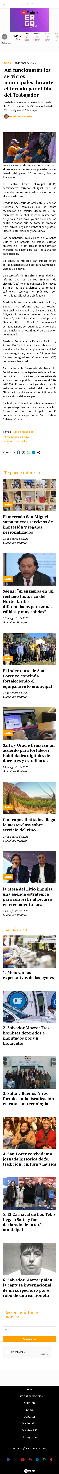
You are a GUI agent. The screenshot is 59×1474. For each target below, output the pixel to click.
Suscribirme (29, 1339)
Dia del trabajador (24, 431)
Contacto (29, 1389)
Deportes (29, 1416)
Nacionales (29, 1423)
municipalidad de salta (16, 436)
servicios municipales (15, 441)
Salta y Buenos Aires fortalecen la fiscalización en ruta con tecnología (28, 1098)
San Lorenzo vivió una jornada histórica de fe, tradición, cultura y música (29, 1159)
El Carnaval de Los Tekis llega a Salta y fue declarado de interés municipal (29, 1221)
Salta (7, 63)
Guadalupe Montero (21, 116)
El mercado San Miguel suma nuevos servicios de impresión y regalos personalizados (28, 524)
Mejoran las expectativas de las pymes (28, 975)
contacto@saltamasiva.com (29, 1448)
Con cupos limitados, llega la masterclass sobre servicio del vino (29, 825)
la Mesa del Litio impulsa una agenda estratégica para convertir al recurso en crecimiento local (28, 896)
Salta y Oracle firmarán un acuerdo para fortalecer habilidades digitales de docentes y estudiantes (29, 752)
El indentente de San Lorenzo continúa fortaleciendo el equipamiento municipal (27, 678)
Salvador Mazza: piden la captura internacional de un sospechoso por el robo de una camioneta (27, 1287)
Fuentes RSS (30, 1430)
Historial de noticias (30, 1396)
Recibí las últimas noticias (21, 1314)
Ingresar (31, 1437)
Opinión (29, 1403)
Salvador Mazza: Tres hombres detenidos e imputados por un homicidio (26, 1035)
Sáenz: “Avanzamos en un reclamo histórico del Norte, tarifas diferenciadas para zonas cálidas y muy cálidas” (28, 601)
